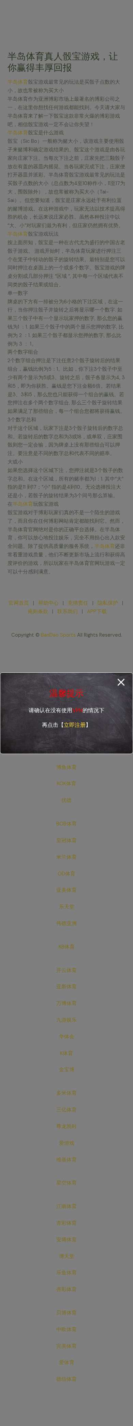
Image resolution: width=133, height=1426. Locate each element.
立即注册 (75, 724)
